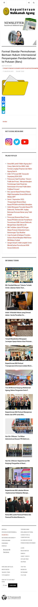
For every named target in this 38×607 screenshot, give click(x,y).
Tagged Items (6, 572)
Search (23, 553)
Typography (6, 575)
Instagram (24, 572)
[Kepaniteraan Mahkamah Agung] (19, 11)
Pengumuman (6, 540)
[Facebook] (19, 102)
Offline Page (24, 559)
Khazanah (5, 543)
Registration (25, 551)
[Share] (28, 2)
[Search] (33, 2)
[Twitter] (19, 105)
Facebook (23, 569)
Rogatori (4, 535)
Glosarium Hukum (26, 540)
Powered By (11, 597)
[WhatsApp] (19, 108)
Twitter (23, 567)
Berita (3, 529)
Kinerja (4, 546)
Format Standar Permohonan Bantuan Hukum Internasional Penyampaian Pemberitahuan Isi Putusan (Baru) (19, 57)
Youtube (23, 575)
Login (22, 548)
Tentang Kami (25, 529)
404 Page (23, 562)
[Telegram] (19, 112)
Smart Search (25, 556)
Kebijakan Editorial (27, 532)
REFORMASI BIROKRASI (8, 538)
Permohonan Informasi (28, 543)
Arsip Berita (5, 569)
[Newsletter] (19, 24)
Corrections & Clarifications (25, 536)
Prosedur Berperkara (9, 532)
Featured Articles (7, 567)
